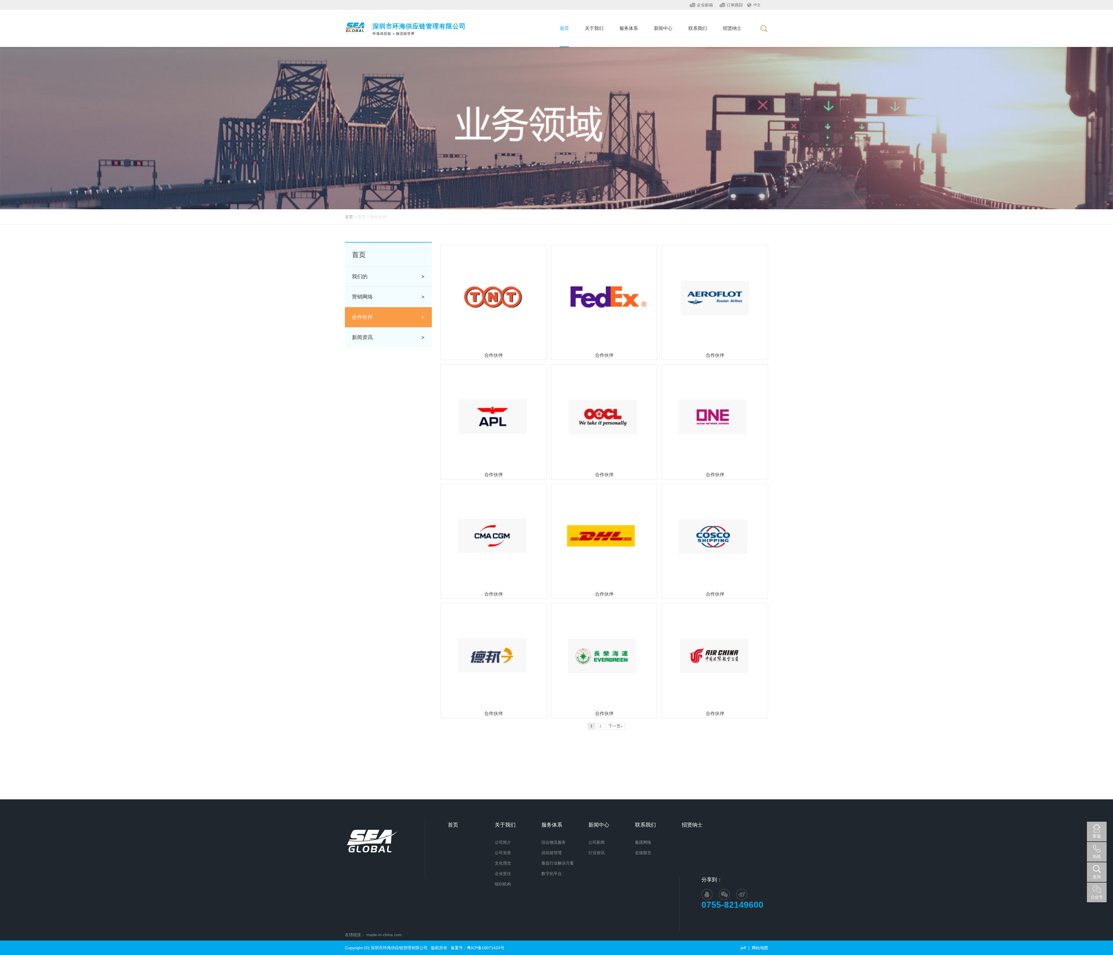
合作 (362, 317)
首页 (349, 216)
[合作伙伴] (493, 297)
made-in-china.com (384, 934)
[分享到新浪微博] (741, 894)
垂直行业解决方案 (557, 863)
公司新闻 (596, 842)
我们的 (360, 276)
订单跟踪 (735, 5)
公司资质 (503, 852)
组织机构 (503, 884)
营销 (362, 297)
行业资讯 (596, 852)
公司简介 (503, 842)
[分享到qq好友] (706, 894)
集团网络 (643, 842)
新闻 (362, 337)
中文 (757, 5)
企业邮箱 (705, 5)
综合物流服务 (553, 842)
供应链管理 (551, 852)
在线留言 (643, 852)
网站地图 (760, 947)
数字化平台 (551, 873)
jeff (743, 947)
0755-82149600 (734, 904)
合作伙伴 (493, 355)
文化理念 (503, 863)
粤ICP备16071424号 (485, 947)
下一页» (615, 726)
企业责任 (503, 873)
